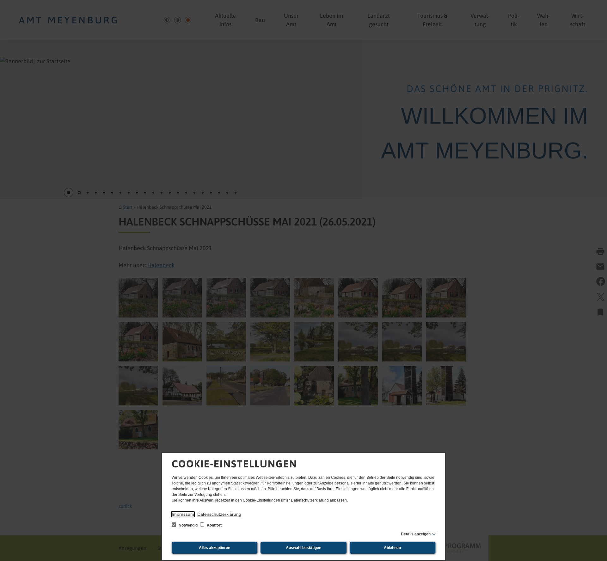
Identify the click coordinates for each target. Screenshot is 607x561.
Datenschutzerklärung (219, 514)
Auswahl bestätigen (303, 548)
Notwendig (188, 525)
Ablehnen (392, 548)
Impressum (183, 514)
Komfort (214, 525)
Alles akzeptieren (214, 548)
